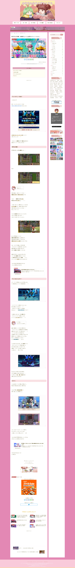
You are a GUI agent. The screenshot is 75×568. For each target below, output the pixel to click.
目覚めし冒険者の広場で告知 (16, 105)
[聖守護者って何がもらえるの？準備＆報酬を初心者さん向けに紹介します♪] (60, 151)
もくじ (28, 68)
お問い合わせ (46, 561)
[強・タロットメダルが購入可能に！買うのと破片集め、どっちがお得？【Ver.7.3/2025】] (60, 147)
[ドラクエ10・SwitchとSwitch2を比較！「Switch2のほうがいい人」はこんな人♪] (60, 139)
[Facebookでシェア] (27, 59)
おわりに (15, 75)
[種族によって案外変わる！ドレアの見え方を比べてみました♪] (53, 158)
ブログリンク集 (29, 561)
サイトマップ (34, 561)
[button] (33, 59)
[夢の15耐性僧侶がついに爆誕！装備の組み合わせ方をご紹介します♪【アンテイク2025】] (60, 154)
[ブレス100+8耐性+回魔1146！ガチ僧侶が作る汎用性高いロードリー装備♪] (53, 151)
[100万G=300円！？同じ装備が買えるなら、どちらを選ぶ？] (60, 158)
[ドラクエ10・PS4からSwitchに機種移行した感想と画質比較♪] (53, 154)
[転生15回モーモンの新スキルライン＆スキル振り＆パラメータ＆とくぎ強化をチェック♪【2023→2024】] (53, 143)
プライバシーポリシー (40, 561)
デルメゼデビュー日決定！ (18, 70)
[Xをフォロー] (29, 504)
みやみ (56, 114)
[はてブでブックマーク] (29, 59)
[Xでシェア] (25, 59)
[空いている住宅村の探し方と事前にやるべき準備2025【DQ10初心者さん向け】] (60, 143)
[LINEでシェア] (31, 59)
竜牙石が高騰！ (16, 72)
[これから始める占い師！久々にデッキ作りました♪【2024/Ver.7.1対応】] (53, 147)
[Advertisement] (29, 87)
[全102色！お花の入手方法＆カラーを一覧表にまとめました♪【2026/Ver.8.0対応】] (53, 139)
